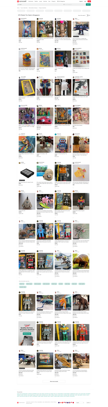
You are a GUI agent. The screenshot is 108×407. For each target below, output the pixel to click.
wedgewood (72, 393)
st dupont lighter (67, 393)
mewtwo (18, 394)
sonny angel (30, 394)
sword (87, 394)
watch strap (72, 394)
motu (55, 393)
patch (18, 396)
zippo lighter (80, 394)
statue (43, 393)
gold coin (27, 396)
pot (20, 393)
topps (42, 396)
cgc (47, 394)
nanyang (65, 394)
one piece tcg (47, 393)
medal (39, 396)
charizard (30, 393)
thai (40, 393)
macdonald (43, 394)
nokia (76, 394)
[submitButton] (88, 4)
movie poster (83, 393)
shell (40, 394)
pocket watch (60, 394)
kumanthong (72, 396)
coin (79, 393)
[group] (27, 333)
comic (49, 394)
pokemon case (63, 396)
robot (31, 396)
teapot (52, 396)
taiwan (56, 394)
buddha (67, 396)
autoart (84, 394)
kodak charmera (24, 394)
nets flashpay (34, 396)
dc (56, 393)
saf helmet (88, 393)
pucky (18, 393)
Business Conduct (29, 403)
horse (77, 393)
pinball (52, 393)
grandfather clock (35, 393)
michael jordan (24, 393)
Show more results (54, 381)
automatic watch (47, 396)
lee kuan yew (22, 396)
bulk (68, 394)
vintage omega (56, 396)
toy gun (34, 394)
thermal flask (60, 393)
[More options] (19, 45)
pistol (37, 394)
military (52, 394)
